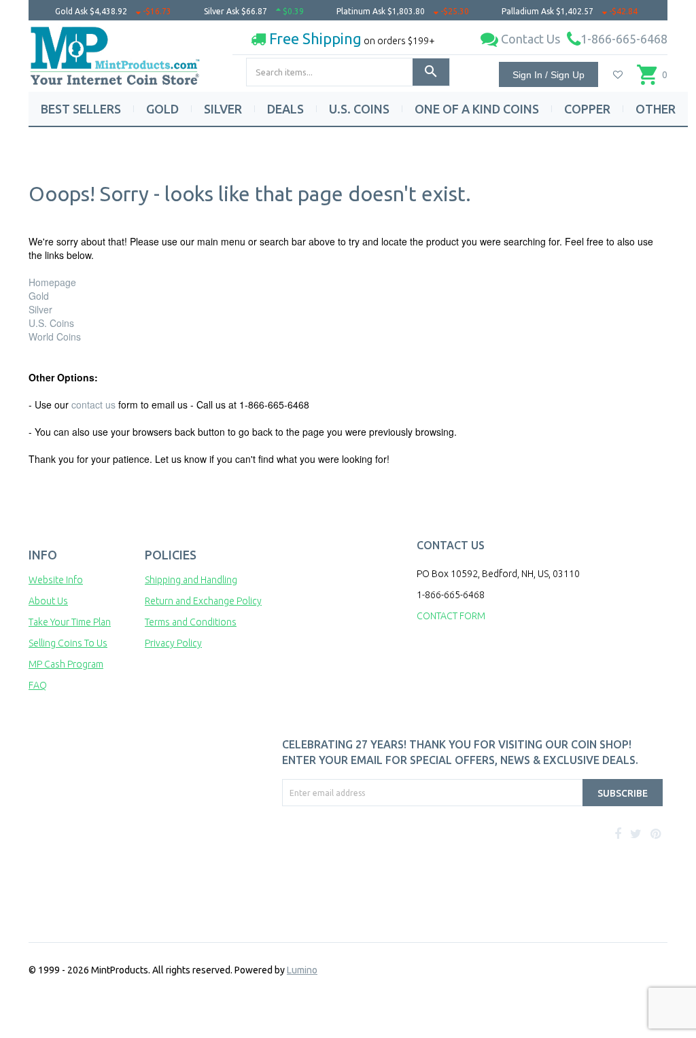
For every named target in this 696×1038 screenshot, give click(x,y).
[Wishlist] (618, 74)
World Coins (55, 336)
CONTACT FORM (451, 615)
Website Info (56, 579)
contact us (93, 404)
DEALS (285, 108)
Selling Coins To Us (68, 643)
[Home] (116, 51)
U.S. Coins (51, 323)
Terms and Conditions (191, 622)
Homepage (52, 282)
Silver (40, 309)
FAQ (38, 685)
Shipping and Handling (191, 579)
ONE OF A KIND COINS (477, 108)
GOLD (162, 108)
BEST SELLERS (81, 108)
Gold (39, 295)
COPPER (587, 108)
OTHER (656, 108)
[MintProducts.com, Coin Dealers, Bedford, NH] (315, 857)
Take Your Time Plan (70, 622)
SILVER (223, 108)
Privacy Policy (173, 643)
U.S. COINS (359, 108)
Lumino (302, 970)
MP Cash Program (66, 664)
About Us (48, 600)
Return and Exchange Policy (203, 600)
